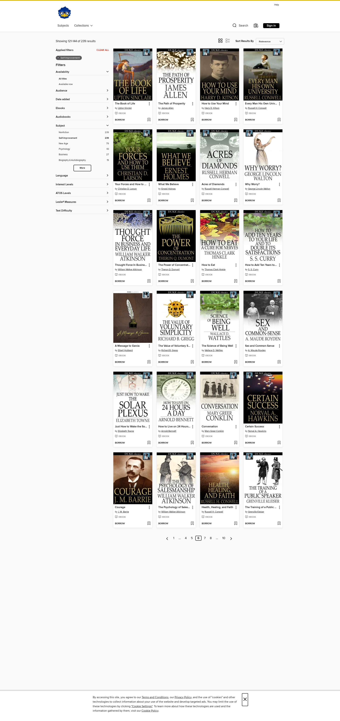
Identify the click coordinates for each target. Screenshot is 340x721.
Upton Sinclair (125, 108)
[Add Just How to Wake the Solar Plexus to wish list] (149, 443)
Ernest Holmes (168, 188)
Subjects (63, 26)
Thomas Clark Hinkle (215, 269)
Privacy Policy (183, 697)
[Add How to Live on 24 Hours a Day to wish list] (192, 443)
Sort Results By (245, 41)
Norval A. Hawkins (257, 431)
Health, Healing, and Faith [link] (217, 507)
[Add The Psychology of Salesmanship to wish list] (192, 523)
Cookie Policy (149, 711)
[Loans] (256, 26)
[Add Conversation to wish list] (235, 443)
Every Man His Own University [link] (261, 103)
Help (276, 5)
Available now (66, 84)
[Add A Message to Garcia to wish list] (149, 362)
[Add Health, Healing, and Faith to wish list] (235, 523)
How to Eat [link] (208, 265)
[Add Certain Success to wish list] (279, 443)
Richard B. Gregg (169, 350)
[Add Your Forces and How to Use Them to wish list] (149, 200)
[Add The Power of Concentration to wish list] (192, 281)
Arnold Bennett (168, 431)
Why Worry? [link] (252, 184)
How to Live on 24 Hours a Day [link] (174, 426)
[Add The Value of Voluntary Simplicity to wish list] (192, 362)
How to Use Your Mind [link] (215, 103)
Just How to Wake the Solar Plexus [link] (131, 426)
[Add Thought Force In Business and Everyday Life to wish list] (149, 281)
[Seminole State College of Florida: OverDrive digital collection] (64, 12)
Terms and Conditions (155, 697)
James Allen (167, 108)
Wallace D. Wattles (214, 350)
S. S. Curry (253, 269)
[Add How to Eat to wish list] (235, 281)
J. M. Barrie (123, 511)
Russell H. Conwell (257, 108)
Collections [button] (82, 26)
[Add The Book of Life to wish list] (149, 120)
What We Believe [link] (168, 184)
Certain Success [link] (254, 426)
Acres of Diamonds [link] (213, 184)
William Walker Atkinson (130, 269)
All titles (63, 78)
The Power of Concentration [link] (174, 265)
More (82, 168)
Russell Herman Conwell (217, 188)
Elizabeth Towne (126, 431)
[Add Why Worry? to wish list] (279, 200)
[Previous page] (167, 538)
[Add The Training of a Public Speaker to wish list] (279, 523)
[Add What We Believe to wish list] (192, 200)
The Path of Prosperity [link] (171, 103)
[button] (240, 26)
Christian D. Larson (127, 188)
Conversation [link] (210, 426)
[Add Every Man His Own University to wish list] (279, 120)
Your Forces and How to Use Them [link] (131, 184)
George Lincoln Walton (259, 188)
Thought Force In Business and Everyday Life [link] (131, 265)
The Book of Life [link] (125, 103)
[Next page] (231, 538)
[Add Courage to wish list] (149, 523)
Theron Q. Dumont (170, 269)
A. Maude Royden (257, 350)
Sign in (271, 26)
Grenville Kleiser (256, 511)
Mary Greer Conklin (214, 431)
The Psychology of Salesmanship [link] (174, 507)
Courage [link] (120, 507)
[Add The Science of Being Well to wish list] (235, 362)
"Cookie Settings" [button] (141, 706)
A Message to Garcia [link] (127, 346)
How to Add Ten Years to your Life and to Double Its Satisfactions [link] (261, 265)
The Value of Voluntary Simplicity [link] (174, 346)
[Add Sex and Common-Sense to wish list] (279, 362)
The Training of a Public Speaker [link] (261, 507)
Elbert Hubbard (125, 350)
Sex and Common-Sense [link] (259, 346)
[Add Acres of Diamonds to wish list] (235, 200)
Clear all (103, 50)
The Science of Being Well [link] (217, 346)
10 (223, 538)
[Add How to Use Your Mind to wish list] (235, 120)
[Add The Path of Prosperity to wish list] (192, 120)
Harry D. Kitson (212, 108)
